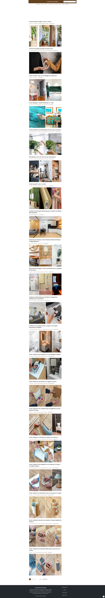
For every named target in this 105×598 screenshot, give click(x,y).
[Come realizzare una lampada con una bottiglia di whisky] (45, 369)
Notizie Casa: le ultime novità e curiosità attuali (45, 50)
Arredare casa (35, 77)
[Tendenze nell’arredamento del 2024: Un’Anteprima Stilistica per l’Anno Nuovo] (45, 313)
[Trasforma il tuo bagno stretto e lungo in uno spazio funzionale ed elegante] (45, 341)
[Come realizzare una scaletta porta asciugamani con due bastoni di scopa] (45, 424)
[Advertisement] (52, 12)
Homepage (38, 4)
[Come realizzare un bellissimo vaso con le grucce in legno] (45, 507)
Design (63, 4)
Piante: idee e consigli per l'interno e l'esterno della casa (46, 131)
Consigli (50, 4)
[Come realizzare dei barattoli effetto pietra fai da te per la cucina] (45, 564)
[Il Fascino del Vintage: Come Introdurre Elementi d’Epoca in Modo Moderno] (45, 255)
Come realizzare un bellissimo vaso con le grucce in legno (45, 493)
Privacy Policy (64, 592)
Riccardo (31, 23)
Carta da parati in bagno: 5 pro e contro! (40, 21)
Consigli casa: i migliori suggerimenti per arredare (41, 23)
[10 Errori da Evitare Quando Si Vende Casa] (45, 63)
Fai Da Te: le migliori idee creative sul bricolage (40, 104)
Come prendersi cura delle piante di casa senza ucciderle (45, 129)
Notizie (42, 4)
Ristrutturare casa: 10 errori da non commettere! (42, 157)
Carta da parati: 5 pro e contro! (37, 184)
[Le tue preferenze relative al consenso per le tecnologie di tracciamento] (103, 596)
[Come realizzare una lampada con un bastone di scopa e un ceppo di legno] (45, 480)
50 (40, 579)
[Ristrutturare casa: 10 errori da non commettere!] (45, 171)
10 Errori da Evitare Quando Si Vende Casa (41, 48)
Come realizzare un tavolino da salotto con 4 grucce (43, 437)
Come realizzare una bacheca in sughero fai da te (42, 381)
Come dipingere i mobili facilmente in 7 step (41, 102)
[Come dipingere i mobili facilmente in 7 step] (45, 117)
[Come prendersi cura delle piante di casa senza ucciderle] (45, 144)
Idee (53, 4)
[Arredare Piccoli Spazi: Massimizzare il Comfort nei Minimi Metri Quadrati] (45, 227)
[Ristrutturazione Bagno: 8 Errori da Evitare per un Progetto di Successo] (45, 284)
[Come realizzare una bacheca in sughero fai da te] (45, 396)
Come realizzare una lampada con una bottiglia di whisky (45, 354)
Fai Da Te (45, 4)
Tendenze (67, 4)
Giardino (56, 4)
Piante (60, 4)
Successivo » (45, 579)
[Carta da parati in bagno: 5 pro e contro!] (45, 36)
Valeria (31, 77)
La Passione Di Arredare (33, 50)
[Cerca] (75, 1)
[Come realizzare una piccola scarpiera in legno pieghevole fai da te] (45, 536)
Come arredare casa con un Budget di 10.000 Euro (43, 75)
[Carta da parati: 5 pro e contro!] (45, 198)
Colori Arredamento (41, 300)
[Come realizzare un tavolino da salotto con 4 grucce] (45, 451)
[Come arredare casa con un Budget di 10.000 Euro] (45, 90)
